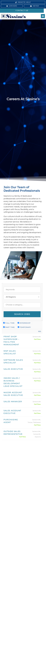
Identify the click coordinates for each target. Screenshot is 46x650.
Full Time (10, 323)
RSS (39, 331)
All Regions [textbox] (11, 297)
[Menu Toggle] (43, 16)
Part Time (10, 327)
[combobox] (22, 297)
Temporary (25, 327)
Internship (24, 323)
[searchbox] (22, 304)
